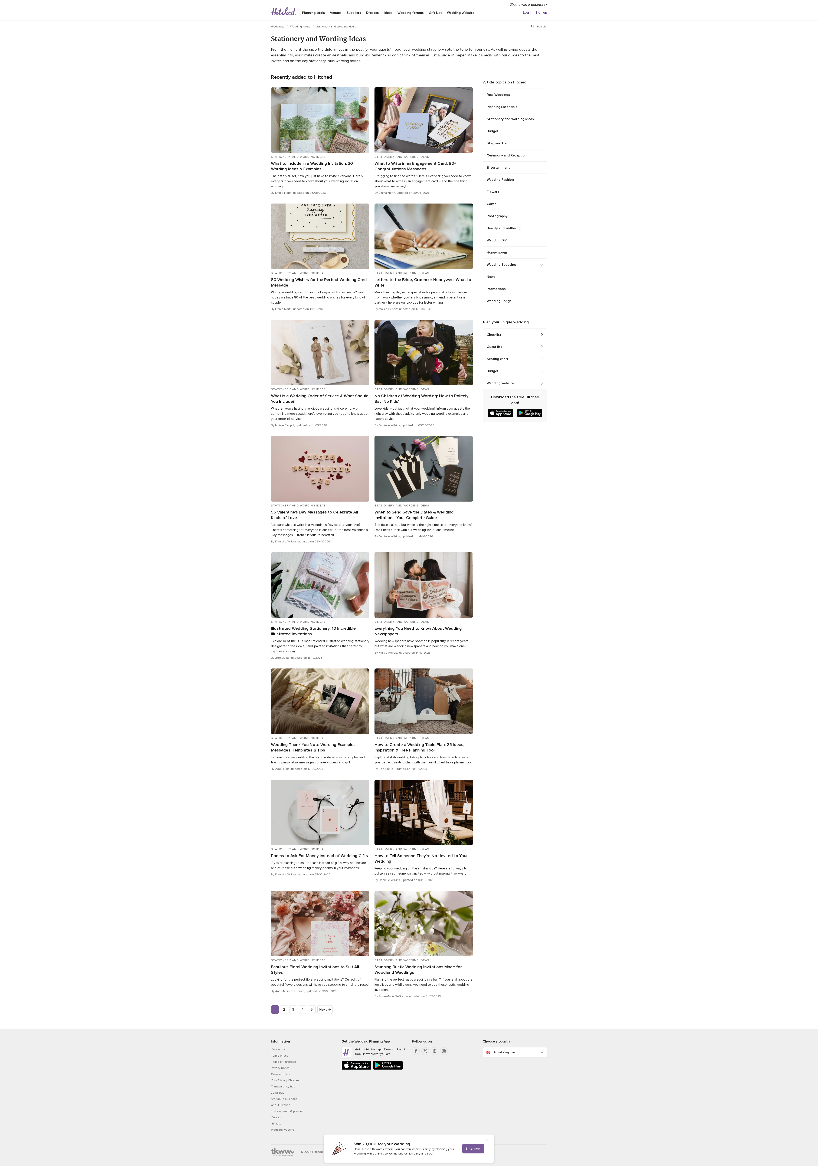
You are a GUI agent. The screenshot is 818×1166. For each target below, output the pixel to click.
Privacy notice (280, 1068)
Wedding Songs (499, 301)
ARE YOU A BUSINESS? (530, 5)
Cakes (491, 204)
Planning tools (313, 13)
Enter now (473, 1148)
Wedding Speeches (502, 264)
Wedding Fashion (500, 180)
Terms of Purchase (283, 1062)
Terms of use (280, 1055)
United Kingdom (504, 1052)
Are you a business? (284, 1099)
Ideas (388, 13)
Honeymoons (497, 252)
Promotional (497, 289)
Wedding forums (410, 13)
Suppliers (354, 13)
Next (323, 1009)
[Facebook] (416, 1051)
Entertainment (498, 167)
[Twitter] (425, 1051)
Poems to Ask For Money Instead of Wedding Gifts (319, 855)
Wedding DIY (497, 240)
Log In (528, 12)
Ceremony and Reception (507, 155)
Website (460, 13)
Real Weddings (498, 95)
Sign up (541, 12)
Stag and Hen (497, 143)
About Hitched (280, 1105)
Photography (497, 216)
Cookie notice (280, 1074)
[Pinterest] (434, 1051)
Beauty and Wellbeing (504, 228)
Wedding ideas (300, 26)
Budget (492, 131)
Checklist (494, 335)
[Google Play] (388, 1069)
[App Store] (356, 1069)
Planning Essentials (502, 107)
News (491, 277)
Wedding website (500, 383)
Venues (335, 13)
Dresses (372, 13)
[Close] (487, 1140)
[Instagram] (444, 1051)
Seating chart (497, 359)
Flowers (493, 192)
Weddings (278, 26)
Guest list (494, 347)
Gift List (435, 13)
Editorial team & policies (287, 1111)
